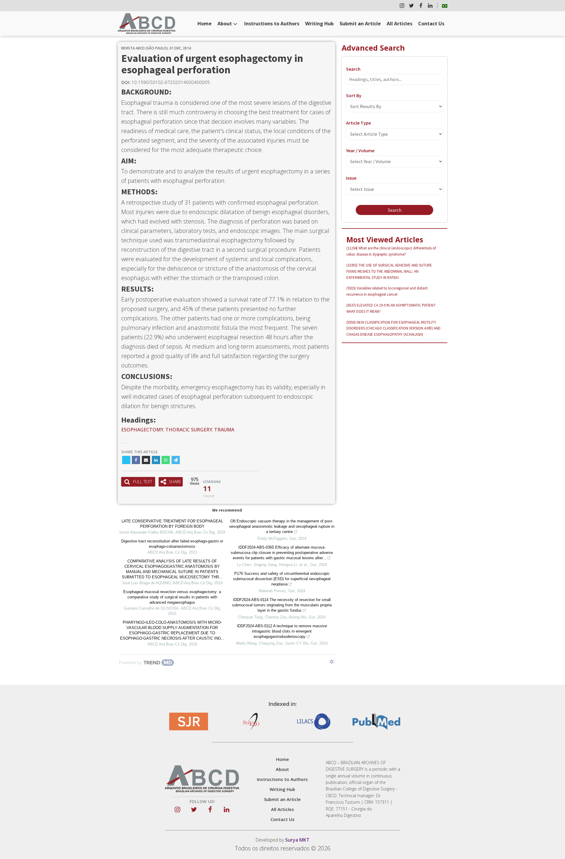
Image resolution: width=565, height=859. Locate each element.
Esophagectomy (142, 429)
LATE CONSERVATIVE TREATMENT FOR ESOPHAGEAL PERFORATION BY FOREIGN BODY (172, 524)
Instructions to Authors (271, 23)
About (224, 23)
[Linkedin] (156, 460)
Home (204, 23)
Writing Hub (319, 23)
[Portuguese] (444, 5)
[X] (126, 460)
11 (207, 488)
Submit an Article (360, 23)
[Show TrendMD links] (331, 661)
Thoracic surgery (188, 429)
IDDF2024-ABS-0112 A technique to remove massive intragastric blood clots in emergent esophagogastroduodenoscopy (282, 631)
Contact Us (431, 23)
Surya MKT (297, 840)
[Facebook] (136, 460)
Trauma (224, 429)
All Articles (399, 23)
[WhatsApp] (166, 460)
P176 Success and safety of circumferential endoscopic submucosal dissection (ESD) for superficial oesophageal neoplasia (281, 578)
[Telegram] (176, 460)
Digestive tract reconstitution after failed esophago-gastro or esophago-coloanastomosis (172, 544)
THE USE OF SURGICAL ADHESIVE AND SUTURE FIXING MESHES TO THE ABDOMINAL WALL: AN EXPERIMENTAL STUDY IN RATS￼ (389, 271)
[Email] (146, 460)
